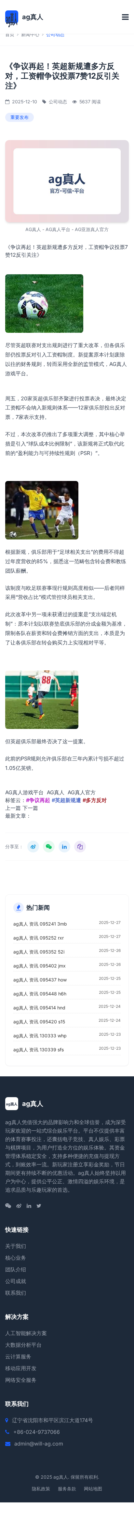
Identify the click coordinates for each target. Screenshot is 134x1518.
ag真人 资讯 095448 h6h (39, 993)
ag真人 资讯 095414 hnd (39, 1007)
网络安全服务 (20, 1380)
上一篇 (13, 808)
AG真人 (55, 792)
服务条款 (67, 1488)
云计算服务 (18, 1356)
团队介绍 (15, 1269)
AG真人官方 (82, 792)
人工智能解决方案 (26, 1333)
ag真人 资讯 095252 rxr (38, 938)
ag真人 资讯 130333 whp (40, 1035)
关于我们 (15, 1246)
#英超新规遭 (66, 800)
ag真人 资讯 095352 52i (38, 951)
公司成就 (15, 1281)
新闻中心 (30, 34)
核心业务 (15, 1257)
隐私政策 (41, 1488)
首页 (9, 34)
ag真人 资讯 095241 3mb (40, 924)
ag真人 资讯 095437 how (40, 979)
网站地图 (93, 1488)
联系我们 (15, 1293)
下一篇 (30, 808)
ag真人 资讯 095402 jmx (39, 965)
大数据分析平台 (23, 1345)
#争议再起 (38, 800)
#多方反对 (95, 800)
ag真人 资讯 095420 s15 (39, 1021)
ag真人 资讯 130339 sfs (38, 1049)
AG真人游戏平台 (24, 792)
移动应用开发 (20, 1368)
